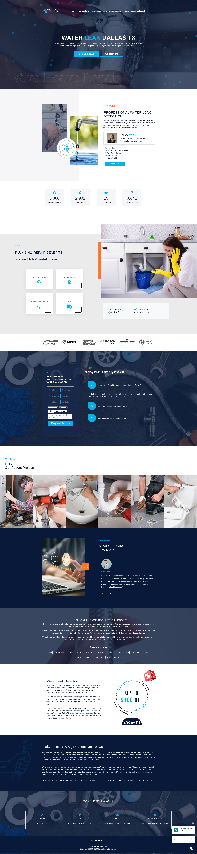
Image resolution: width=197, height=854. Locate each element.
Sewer (99, 11)
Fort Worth (117, 657)
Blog (142, 11)
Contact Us (135, 11)
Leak (93, 11)
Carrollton (88, 657)
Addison (70, 652)
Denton (79, 652)
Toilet (105, 11)
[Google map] (99, 840)
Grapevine (99, 657)
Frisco (108, 657)
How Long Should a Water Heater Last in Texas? (119, 385)
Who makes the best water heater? (109, 406)
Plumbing (81, 11)
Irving (50, 652)
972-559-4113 (86, 53)
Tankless (126, 11)
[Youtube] (96, 840)
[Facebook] (101, 840)
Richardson (89, 652)
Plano (127, 652)
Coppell (118, 652)
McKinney (136, 652)
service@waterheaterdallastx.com (117, 823)
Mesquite (100, 652)
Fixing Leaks (112, 148)
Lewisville (146, 652)
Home (74, 11)
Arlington (79, 657)
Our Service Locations (98, 846)
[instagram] (91, 840)
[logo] (51, 10)
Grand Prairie (60, 652)
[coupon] (132, 699)
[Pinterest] (105, 840)
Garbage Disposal (115, 11)
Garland (109, 652)
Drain (88, 11)
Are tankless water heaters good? (109, 418)
